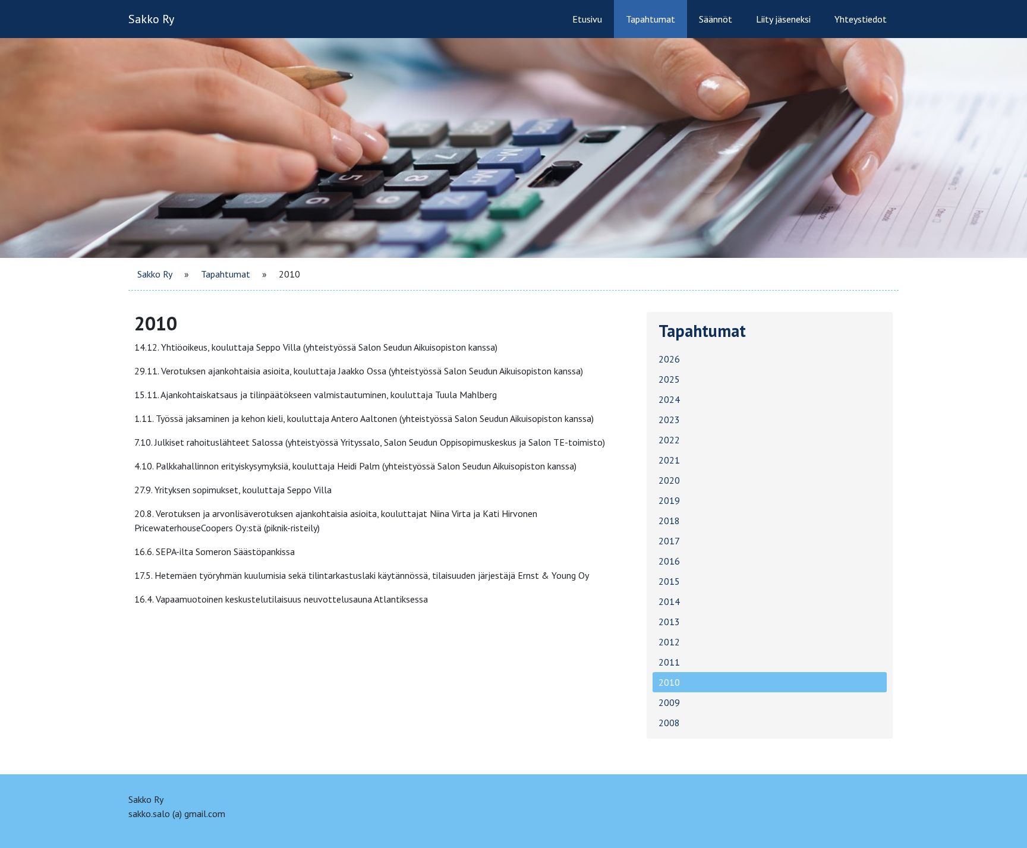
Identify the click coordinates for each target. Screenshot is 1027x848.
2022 (669, 440)
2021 (669, 460)
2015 (669, 581)
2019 (669, 500)
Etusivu (587, 19)
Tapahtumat (650, 19)
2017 (669, 541)
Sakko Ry (151, 19)
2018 (669, 521)
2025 (669, 379)
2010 (669, 682)
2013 (669, 622)
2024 (669, 399)
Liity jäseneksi (783, 19)
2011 (669, 662)
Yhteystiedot (860, 19)
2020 (669, 480)
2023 (669, 419)
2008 (669, 723)
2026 (669, 359)
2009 (669, 702)
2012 (669, 642)
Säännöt (715, 19)
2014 (669, 601)
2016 (669, 561)
